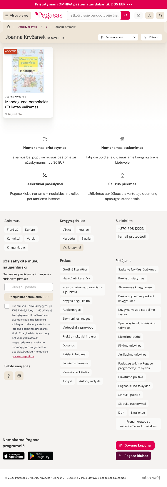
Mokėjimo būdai (129, 337)
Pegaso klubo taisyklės (134, 386)
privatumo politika (23, 356)
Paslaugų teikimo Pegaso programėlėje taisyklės (135, 365)
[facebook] (8, 375)
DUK (121, 413)
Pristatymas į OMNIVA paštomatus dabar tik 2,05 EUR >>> (83, 4)
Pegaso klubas (136, 455)
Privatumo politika (130, 377)
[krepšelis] (160, 15)
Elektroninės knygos (76, 319)
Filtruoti (154, 37)
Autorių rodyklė (27, 27)
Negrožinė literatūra (76, 278)
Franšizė (12, 230)
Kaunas (83, 230)
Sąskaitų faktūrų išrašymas (137, 269)
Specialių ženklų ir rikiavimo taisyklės (137, 325)
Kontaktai (13, 238)
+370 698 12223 (131, 228)
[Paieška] (125, 15)
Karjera (30, 230)
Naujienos (138, 413)
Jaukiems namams (76, 363)
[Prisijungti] (149, 15)
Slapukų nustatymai (132, 404)
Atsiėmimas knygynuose (135, 287)
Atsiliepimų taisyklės (132, 354)
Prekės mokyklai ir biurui (79, 336)
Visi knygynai (72, 247)
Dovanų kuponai (138, 445)
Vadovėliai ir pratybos (78, 327)
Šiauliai (86, 238)
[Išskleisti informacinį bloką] (138, 15)
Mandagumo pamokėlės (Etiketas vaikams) (26, 104)
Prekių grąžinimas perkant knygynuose (136, 298)
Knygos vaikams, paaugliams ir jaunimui (83, 289)
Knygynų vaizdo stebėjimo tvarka (136, 312)
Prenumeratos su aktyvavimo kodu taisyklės (138, 424)
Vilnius (67, 230)
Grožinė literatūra (75, 269)
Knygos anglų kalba (76, 301)
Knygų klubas (16, 247)
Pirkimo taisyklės (129, 346)
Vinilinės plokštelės (76, 372)
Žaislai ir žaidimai (74, 354)
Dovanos (69, 345)
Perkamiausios (114, 37)
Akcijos (67, 381)
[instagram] (19, 375)
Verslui (31, 238)
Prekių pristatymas (131, 278)
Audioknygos (72, 310)
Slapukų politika (129, 395)
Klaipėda (69, 238)
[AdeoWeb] (151, 478)
